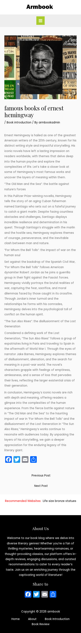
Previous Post (41, 475)
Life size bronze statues (59, 501)
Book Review (40, 624)
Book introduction (19, 122)
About (32, 619)
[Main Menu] (40, 20)
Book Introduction (57, 619)
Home (15, 619)
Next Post (41, 486)
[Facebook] (28, 595)
